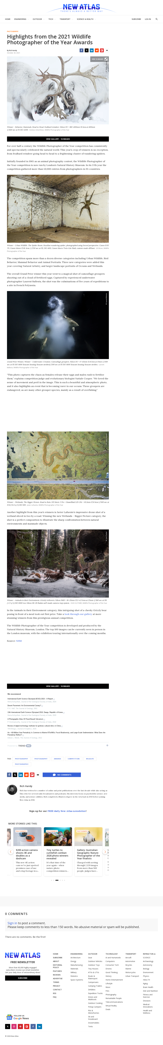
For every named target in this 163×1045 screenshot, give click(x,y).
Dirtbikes (91, 989)
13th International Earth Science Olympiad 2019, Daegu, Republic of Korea (35, 712)
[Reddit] (97, 50)
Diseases (147, 1000)
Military (74, 972)
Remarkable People (114, 998)
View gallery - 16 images (58, 139)
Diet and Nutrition (150, 991)
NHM (19, 640)
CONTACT (57, 989)
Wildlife (90, 759)
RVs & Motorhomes (93, 1011)
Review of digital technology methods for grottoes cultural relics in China (34, 726)
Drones (109, 968)
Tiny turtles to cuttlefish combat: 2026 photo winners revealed (27, 854)
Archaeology (148, 961)
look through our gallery (78, 614)
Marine (128, 968)
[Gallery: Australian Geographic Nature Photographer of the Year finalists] (58, 836)
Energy (73, 961)
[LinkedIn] (92, 50)
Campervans (93, 982)
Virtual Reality (111, 1005)
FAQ (54, 997)
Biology (146, 968)
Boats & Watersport (92, 977)
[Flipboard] (102, 50)
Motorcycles (130, 972)
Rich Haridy (26, 786)
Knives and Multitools (92, 998)
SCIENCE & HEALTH (85, 19)
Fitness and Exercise (147, 995)
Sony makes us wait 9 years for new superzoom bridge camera (88, 854)
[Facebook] (81, 50)
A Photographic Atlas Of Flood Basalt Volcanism (25, 719)
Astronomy (147, 965)
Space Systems (77, 980)
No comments (64, 775)
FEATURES (57, 971)
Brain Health (148, 987)
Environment (148, 972)
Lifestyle (109, 983)
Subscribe (22, 978)
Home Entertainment (114, 980)
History (108, 976)
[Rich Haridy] (12, 790)
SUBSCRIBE (136, 19)
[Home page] (81, 8)
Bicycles (128, 965)
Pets (107, 991)
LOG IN (148, 19)
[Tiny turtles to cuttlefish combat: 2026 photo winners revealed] (27, 836)
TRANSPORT (65, 19)
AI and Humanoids (113, 957)
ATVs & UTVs (93, 972)
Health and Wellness (147, 1011)
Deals (108, 1009)
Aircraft (128, 957)
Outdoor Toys (94, 965)
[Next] (105, 851)
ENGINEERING (20, 19)
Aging (145, 983)
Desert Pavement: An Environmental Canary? (24, 705)
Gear (90, 957)
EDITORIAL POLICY (57, 966)
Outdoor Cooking (95, 1003)
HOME (7, 19)
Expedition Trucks (95, 993)
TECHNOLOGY (112, 954)
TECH (50, 19)
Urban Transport (132, 976)
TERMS (56, 982)
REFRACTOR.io (149, 954)
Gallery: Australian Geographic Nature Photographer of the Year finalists (57, 854)
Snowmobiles (93, 1023)
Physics (146, 976)
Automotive (130, 961)
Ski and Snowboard (93, 1017)
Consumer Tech (112, 965)
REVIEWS (56, 975)
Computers (110, 961)
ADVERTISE (58, 978)
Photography (12, 31)
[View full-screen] (106, 59)
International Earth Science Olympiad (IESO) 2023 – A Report (30, 699)
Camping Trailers (95, 986)
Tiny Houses (93, 968)
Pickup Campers (94, 1007)
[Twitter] (87, 50)
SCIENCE (146, 957)
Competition (74, 759)
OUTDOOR (37, 19)
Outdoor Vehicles (95, 961)
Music (108, 987)
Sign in (12, 923)
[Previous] (10, 851)
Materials (74, 968)
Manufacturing (77, 965)
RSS (54, 993)
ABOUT (56, 961)
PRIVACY (56, 986)
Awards (57, 759)
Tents (90, 1026)
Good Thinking (112, 972)
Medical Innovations (148, 1005)
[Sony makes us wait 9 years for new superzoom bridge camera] (88, 836)
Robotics (74, 976)
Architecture (75, 957)
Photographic (22, 764)
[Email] (107, 50)
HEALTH (146, 980)
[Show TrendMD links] (107, 745)
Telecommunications (114, 1002)
